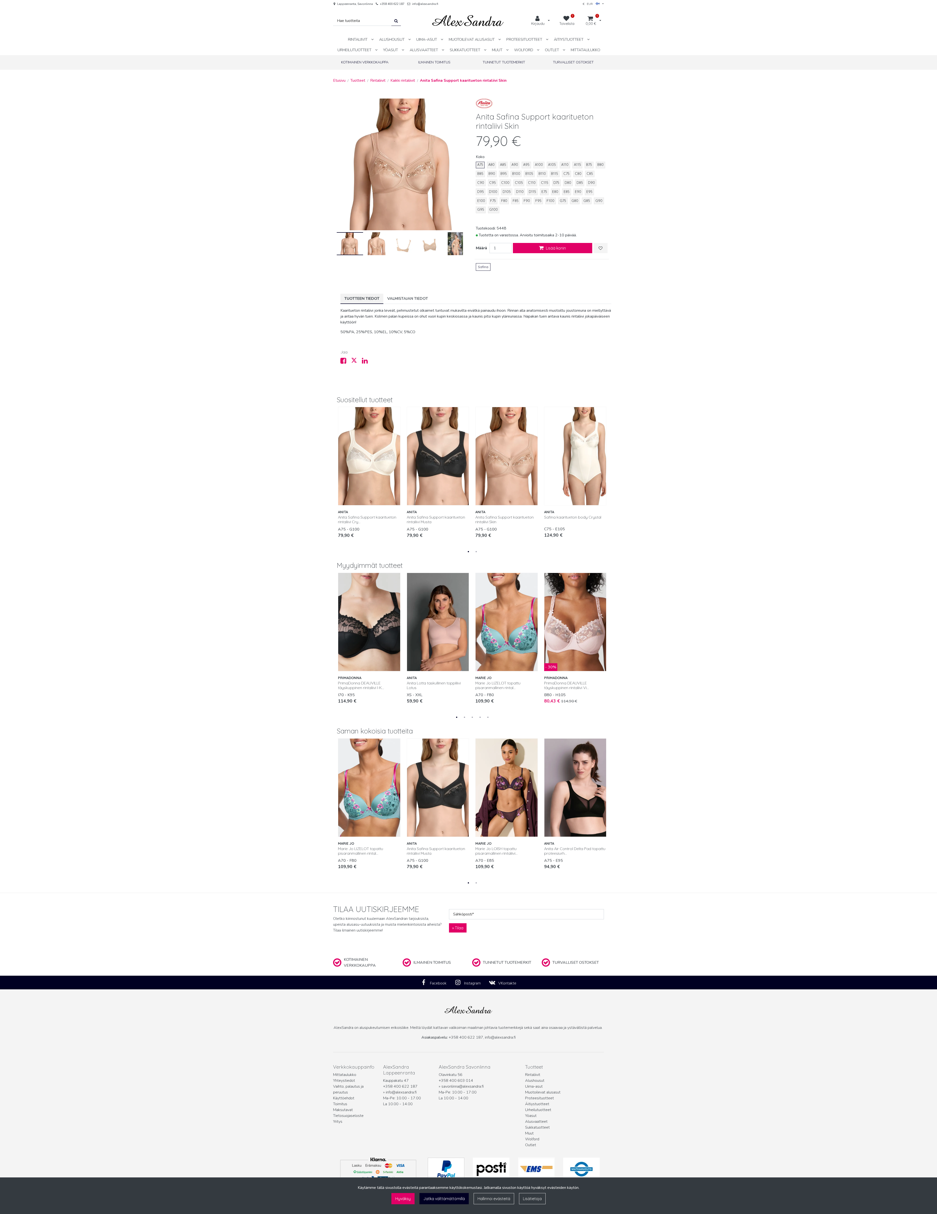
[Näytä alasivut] (372, 39)
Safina (483, 267)
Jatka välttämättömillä (444, 1198)
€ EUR (589, 4)
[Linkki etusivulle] (468, 21)
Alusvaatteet (536, 1121)
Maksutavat (343, 1110)
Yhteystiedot (344, 1080)
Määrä (481, 248)
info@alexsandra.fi (425, 4)
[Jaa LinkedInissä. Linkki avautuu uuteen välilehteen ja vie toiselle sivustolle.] (367, 362)
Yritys (337, 1121)
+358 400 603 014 (456, 1080)
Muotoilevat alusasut (542, 1092)
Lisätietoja (532, 1198)
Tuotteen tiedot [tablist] (361, 298)
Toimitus (340, 1104)
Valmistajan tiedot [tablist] (407, 298)
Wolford (532, 1139)
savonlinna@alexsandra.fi (462, 1086)
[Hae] (396, 21)
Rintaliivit (532, 1074)
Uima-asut (534, 1086)
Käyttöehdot (343, 1098)
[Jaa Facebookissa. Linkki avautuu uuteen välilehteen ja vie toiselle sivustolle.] (345, 362)
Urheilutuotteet (538, 1110)
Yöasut (531, 1115)
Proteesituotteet (539, 1098)
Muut (529, 1133)
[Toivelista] (600, 248)
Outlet (530, 1145)
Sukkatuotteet (537, 1127)
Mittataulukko (344, 1074)
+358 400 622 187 (392, 4)
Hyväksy (403, 1198)
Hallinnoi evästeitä (494, 1198)
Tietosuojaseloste (348, 1115)
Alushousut (534, 1080)
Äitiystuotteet (537, 1104)
